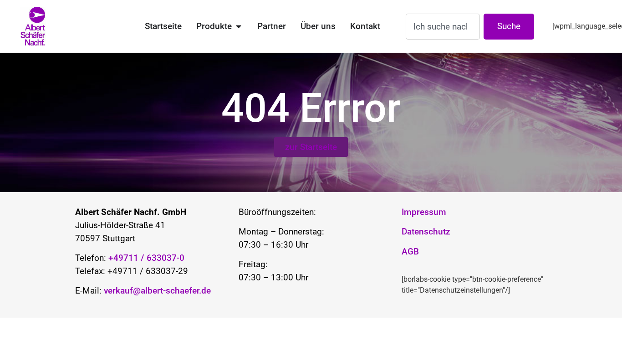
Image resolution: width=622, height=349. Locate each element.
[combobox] (443, 27)
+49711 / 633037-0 (145, 258)
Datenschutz (426, 231)
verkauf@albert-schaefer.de (157, 290)
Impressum (424, 212)
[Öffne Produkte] (238, 26)
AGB (410, 251)
